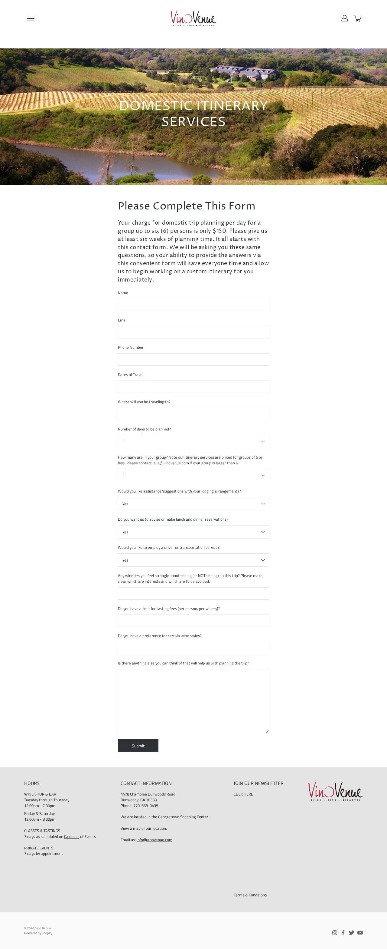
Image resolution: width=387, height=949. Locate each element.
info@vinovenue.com (154, 840)
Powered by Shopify (38, 933)
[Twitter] (351, 932)
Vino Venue (43, 928)
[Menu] (30, 18)
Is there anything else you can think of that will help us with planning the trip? (183, 663)
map (137, 828)
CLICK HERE (243, 794)
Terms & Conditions (250, 895)
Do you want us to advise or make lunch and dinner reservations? (173, 519)
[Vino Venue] (193, 18)
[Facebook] (343, 932)
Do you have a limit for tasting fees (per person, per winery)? (169, 608)
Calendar (71, 836)
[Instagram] (334, 932)
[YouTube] (360, 932)
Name (123, 293)
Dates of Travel (130, 374)
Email (122, 320)
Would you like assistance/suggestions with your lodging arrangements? (179, 491)
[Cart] (358, 18)
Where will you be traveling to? (144, 402)
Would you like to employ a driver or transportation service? (169, 547)
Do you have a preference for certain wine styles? (160, 636)
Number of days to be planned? (144, 429)
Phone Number (131, 347)
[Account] (345, 18)
